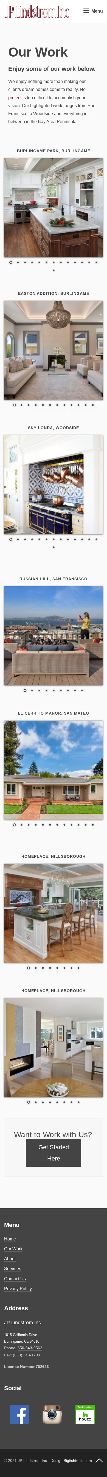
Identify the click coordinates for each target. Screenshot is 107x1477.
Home (10, 1239)
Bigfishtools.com (78, 1460)
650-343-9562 (30, 1348)
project (14, 97)
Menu (96, 11)
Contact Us (15, 1278)
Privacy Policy (18, 1288)
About (10, 1258)
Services (12, 1268)
